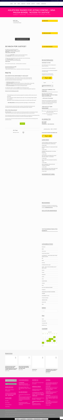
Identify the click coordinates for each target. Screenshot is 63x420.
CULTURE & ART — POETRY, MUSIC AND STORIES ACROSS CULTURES (49, 256)
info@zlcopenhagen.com (26, 384)
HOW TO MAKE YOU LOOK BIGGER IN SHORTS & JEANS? (49, 160)
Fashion (44, 270)
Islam (43, 278)
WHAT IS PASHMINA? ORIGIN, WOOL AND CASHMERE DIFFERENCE (48, 165)
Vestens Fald (44, 302)
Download (22, 123)
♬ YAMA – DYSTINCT (53, 129)
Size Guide (6, 400)
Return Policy (7, 402)
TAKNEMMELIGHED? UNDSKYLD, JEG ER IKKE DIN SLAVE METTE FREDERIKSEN (51, 370)
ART (43, 258)
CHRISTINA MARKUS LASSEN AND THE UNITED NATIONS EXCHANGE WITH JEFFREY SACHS (49, 143)
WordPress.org (44, 325)
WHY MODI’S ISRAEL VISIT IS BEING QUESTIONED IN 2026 (49, 148)
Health (43, 276)
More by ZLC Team (16, 132)
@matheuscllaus (47, 129)
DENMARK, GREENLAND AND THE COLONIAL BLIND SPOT (49, 152)
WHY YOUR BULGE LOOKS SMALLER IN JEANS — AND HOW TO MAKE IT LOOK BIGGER (49, 156)
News (43, 285)
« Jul (42, 345)
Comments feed (44, 323)
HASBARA (44, 293)
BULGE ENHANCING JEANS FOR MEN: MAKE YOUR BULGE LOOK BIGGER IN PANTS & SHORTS (49, 169)
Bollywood (44, 246)
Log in (43, 318)
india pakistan (34, 369)
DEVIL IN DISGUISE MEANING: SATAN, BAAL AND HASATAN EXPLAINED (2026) (24, 367)
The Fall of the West (45, 297)
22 (54, 340)
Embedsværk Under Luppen (46, 264)
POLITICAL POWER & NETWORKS (48, 287)
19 (47, 340)
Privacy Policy (7, 406)
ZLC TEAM (15, 410)
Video (43, 304)
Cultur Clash (44, 251)
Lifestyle (44, 283)
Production (44, 289)
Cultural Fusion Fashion (17, 22)
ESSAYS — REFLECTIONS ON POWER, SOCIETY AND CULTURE (49, 267)
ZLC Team (7, 370)
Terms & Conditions (8, 404)
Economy (44, 262)
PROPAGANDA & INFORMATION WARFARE (49, 291)
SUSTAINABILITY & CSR (46, 295)
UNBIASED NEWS (45, 299)
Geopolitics (44, 274)
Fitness (43, 272)
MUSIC (43, 260)
